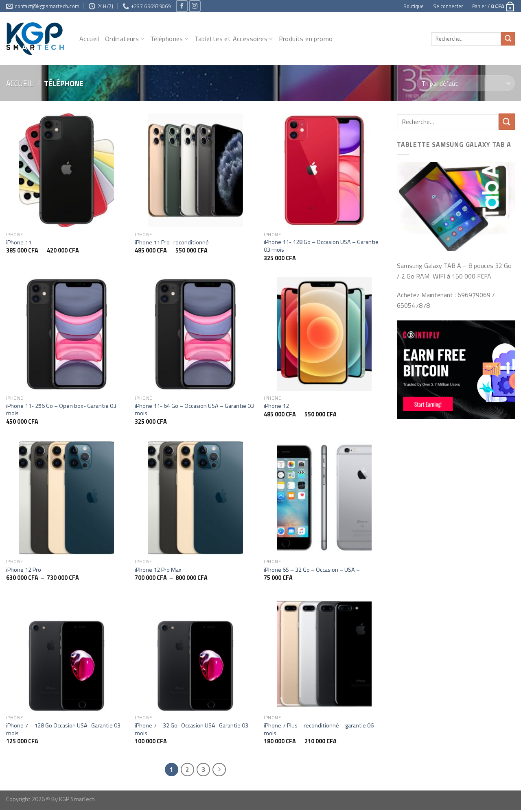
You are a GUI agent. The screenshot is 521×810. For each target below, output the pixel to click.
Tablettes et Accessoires (230, 39)
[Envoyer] (508, 39)
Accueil (89, 39)
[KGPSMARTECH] (36, 38)
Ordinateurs (122, 39)
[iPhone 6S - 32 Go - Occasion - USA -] (324, 498)
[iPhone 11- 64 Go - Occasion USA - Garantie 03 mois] (195, 334)
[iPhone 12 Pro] (66, 498)
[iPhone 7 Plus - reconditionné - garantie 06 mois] (324, 654)
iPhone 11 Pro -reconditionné (172, 242)
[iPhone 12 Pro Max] (195, 498)
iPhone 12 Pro (23, 570)
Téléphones (166, 39)
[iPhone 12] (324, 334)
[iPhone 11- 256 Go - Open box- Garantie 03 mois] (66, 334)
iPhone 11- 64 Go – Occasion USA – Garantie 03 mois (194, 409)
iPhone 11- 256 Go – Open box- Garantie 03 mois (61, 409)
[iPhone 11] (66, 170)
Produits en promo (306, 39)
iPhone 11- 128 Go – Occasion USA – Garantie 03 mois (321, 245)
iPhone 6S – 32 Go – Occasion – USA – (312, 570)
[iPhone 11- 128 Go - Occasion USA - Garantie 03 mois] (324, 170)
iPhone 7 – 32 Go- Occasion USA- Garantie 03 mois (191, 729)
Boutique (413, 6)
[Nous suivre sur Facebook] (182, 6)
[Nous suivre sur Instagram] (195, 6)
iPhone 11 (18, 242)
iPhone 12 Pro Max (158, 570)
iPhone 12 (276, 406)
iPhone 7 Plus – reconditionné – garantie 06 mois (319, 729)
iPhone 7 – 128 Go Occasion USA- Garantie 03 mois (63, 729)
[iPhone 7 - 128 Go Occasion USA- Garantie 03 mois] (66, 654)
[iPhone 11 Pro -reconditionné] (195, 170)
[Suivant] (219, 770)
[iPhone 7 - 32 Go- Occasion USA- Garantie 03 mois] (195, 654)
